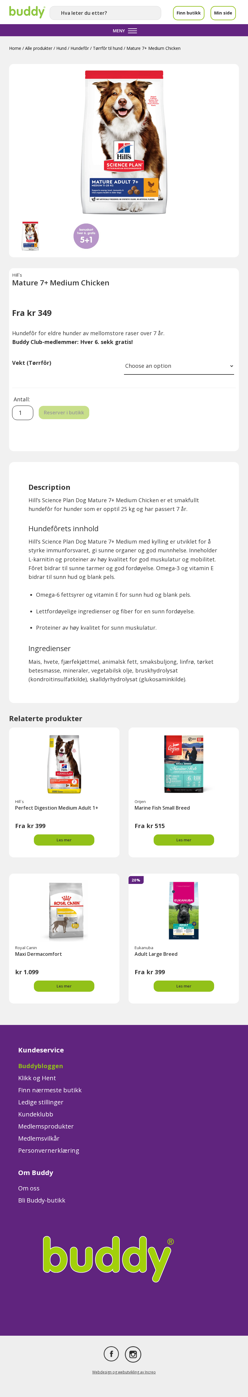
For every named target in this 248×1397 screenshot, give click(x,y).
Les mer (64, 840)
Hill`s (17, 275)
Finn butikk (189, 13)
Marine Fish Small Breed (162, 807)
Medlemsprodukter (46, 1126)
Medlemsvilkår (39, 1138)
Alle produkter (38, 48)
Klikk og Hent (37, 1078)
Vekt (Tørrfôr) (31, 362)
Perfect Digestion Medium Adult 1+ (56, 807)
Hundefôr (79, 48)
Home (15, 48)
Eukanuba (144, 947)
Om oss (29, 1188)
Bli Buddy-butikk (41, 1200)
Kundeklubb (35, 1114)
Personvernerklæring (48, 1150)
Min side (223, 13)
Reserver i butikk (64, 412)
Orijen (140, 801)
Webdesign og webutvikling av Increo (124, 1372)
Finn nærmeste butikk (50, 1090)
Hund (61, 48)
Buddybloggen (40, 1066)
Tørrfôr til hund (107, 48)
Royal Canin (26, 947)
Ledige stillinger (41, 1102)
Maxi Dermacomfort (38, 954)
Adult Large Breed (156, 954)
